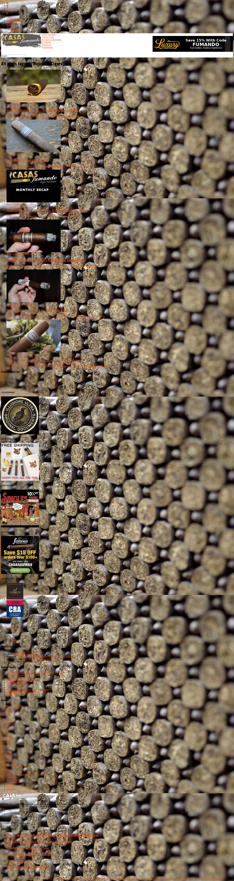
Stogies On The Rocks (10, 756)
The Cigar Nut (7, 728)
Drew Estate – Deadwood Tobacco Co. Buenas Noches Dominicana (35, 672)
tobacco (191, 879)
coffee (94, 879)
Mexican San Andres (215, 879)
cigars (206, 879)
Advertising (17, 30)
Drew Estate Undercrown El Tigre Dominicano (26, 675)
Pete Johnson (158, 879)
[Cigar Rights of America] (14, 616)
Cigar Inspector (7, 724)
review (196, 879)
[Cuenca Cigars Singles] (20, 527)
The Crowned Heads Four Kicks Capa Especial (40, 661)
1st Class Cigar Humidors (12, 705)
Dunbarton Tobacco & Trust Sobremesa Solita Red (28, 690)
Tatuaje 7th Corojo (14, 694)
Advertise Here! (13, 628)
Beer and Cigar (47, 879)
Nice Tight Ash (7, 747)
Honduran (137, 879)
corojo (201, 879)
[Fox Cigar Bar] (20, 480)
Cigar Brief (6, 715)
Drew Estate (145, 879)
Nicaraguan (13, 879)
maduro (165, 879)
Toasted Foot (6, 770)
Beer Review (38, 879)
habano (186, 879)
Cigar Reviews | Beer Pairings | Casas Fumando (26, 774)
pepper (131, 879)
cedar (61, 879)
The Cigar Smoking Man (11, 765)
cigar (65, 879)
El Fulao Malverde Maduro (30, 652)
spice (69, 879)
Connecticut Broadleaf (121, 879)
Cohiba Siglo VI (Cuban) (23, 654)
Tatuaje (151, 879)
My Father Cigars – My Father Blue (21, 692)
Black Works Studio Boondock (19, 685)
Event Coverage (13, 779)
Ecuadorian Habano (85, 879)
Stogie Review (7, 751)
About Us (10, 27)
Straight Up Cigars (9, 761)
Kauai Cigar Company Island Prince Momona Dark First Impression (45, 656)
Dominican (74, 879)
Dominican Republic (103, 879)
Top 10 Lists (11, 20)
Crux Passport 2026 (14, 682)
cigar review (5, 879)
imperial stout (173, 879)
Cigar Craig (6, 719)
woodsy (180, 879)
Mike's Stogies (7, 742)
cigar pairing (29, 879)
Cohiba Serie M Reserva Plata (19, 677)
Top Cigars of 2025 (14, 687)
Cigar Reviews (12, 17)
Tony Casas (11, 661)
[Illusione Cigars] (20, 433)
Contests (10, 25)
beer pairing (21, 879)
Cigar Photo (6, 733)
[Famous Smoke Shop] (20, 573)
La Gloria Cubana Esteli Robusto (40, 659)
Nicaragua (56, 879)
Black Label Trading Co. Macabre (21, 680)
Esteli (112, 879)
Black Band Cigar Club (11, 710)
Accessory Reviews (14, 22)
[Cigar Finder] (14, 599)
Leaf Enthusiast (7, 738)
